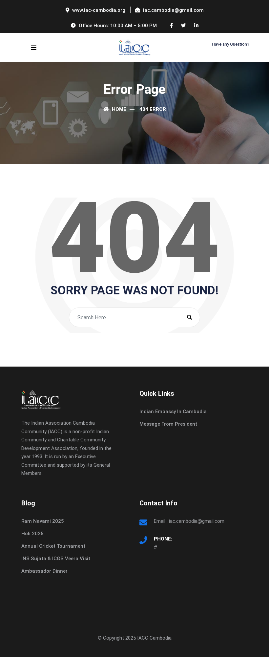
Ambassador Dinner (44, 571)
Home (118, 109)
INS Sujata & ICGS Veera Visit (55, 559)
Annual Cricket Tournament (53, 546)
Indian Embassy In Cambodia (173, 411)
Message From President (168, 424)
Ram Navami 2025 (42, 521)
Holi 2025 (32, 534)
